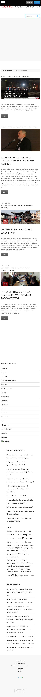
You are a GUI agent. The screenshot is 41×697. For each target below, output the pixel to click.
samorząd (11, 563)
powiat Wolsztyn (19, 553)
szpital (16, 569)
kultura (31, 545)
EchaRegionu (22, 205)
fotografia (18, 538)
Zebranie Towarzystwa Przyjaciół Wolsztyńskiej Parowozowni (17, 295)
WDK (22, 572)
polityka (23, 551)
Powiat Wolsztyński (24, 127)
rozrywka (24, 560)
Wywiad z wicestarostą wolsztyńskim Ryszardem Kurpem (17, 160)
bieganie (29, 531)
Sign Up (29, 2)
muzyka (17, 548)
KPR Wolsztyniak (18, 545)
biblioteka (9, 531)
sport (9, 566)
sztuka (21, 569)
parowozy (21, 76)
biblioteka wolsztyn (19, 531)
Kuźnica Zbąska (6, 388)
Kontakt (20, 671)
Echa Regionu (24, 534)
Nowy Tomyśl (5, 396)
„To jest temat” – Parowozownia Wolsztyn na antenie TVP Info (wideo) (13, 94)
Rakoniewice (5, 417)
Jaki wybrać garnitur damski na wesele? (20, 507)
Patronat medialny (20, 663)
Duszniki (4, 376)
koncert (28, 542)
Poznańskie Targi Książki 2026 (16, 496)
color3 (21, 677)
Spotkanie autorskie (18, 566)
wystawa (31, 575)
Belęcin (3, 372)
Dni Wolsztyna (11, 534)
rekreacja (18, 559)
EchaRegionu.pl (7, 70)
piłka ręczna (15, 550)
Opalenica (4, 401)
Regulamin (20, 668)
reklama (11, 560)
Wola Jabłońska (6, 429)
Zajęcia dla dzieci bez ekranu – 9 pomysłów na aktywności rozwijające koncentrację (19, 489)
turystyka (16, 571)
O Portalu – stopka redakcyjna (20, 666)
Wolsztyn (27, 76)
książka (26, 545)
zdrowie (9, 579)
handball (16, 542)
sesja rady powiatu (20, 563)
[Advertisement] (20, 39)
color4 (22, 677)
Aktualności (13, 76)
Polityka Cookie (20, 661)
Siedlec (3, 421)
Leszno (3, 392)
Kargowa (4, 384)
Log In (37, 2)
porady (10, 554)
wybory (26, 575)
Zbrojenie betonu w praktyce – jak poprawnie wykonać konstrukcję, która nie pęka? (20, 472)
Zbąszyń (4, 437)
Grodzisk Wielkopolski (8, 380)
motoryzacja (10, 547)
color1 (18, 677)
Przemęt (4, 413)
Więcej (4, 116)
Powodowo (4, 405)
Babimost (4, 368)
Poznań (3, 409)
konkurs (9, 545)
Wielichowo (4, 425)
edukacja (10, 538)
